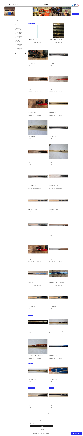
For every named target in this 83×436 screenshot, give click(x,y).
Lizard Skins (17, 40)
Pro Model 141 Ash (18, 32)
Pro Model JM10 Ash (18, 44)
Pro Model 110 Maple (19, 33)
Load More (48, 414)
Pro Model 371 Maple (19, 45)
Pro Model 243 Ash (18, 39)
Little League (17, 28)
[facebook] (75, 5)
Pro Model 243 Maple (19, 31)
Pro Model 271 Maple (19, 29)
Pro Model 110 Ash (18, 37)
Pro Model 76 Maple (18, 48)
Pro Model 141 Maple (19, 35)
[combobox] (62, 21)
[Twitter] (72, 5)
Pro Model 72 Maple (18, 47)
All (15, 27)
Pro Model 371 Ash (18, 49)
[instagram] (78, 5)
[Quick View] (58, 30)
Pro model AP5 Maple (19, 43)
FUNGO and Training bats (19, 41)
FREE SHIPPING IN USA (37, 42)
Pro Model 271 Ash (18, 36)
